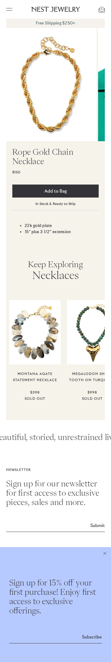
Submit (97, 525)
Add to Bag (55, 191)
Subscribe (92, 637)
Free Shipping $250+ (56, 23)
